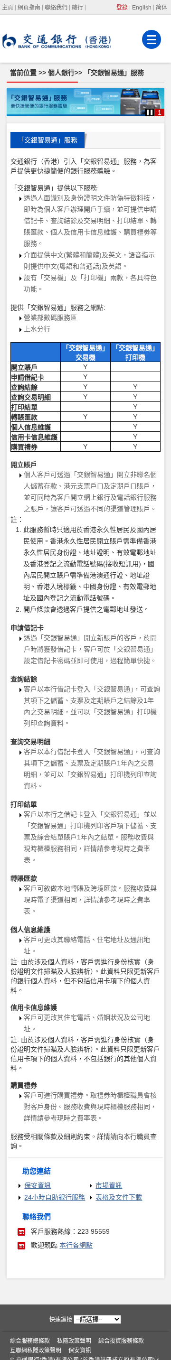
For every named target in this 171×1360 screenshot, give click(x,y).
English (142, 7)
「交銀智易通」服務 (114, 72)
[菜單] (151, 39)
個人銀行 (61, 72)
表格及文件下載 (118, 1197)
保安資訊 (37, 1185)
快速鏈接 (60, 1319)
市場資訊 (108, 1185)
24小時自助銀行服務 (54, 1197)
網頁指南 (29, 7)
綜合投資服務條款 (121, 1341)
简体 (161, 7)
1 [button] (160, 112)
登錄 (122, 7)
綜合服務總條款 (30, 1341)
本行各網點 (76, 1245)
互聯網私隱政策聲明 (35, 1350)
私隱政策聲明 (74, 1341)
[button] (149, 112)
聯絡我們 (56, 7)
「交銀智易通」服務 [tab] (47, 140)
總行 (77, 7)
